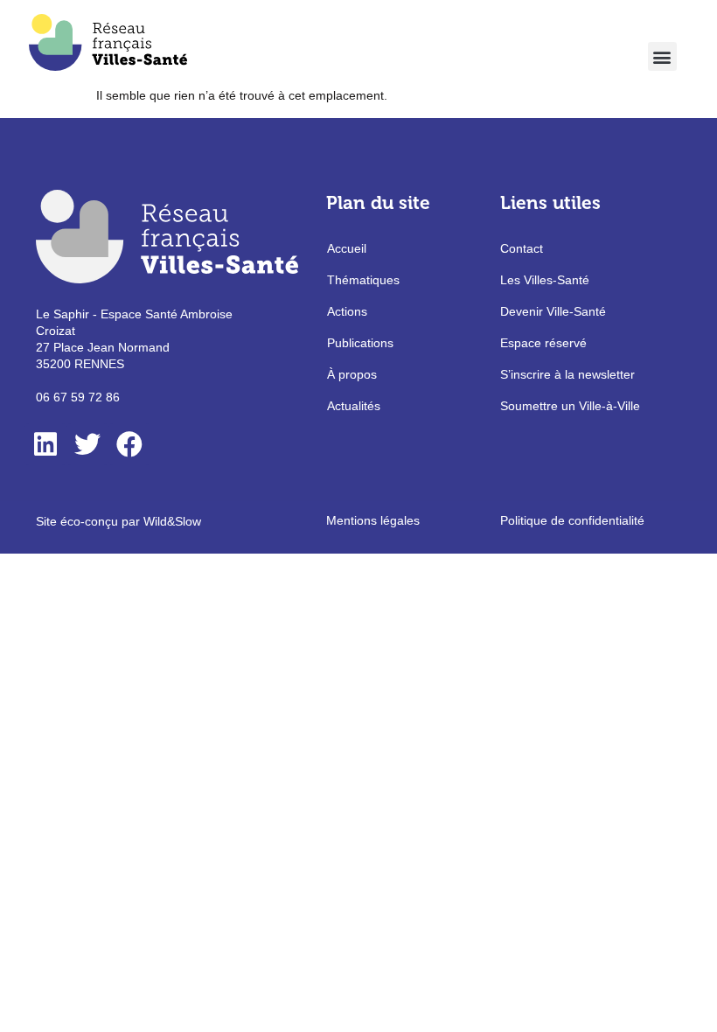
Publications (360, 343)
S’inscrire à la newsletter (567, 374)
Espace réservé (543, 343)
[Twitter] (87, 444)
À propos (352, 374)
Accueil (346, 248)
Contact (521, 248)
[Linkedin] (45, 444)
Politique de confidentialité (572, 520)
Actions (347, 311)
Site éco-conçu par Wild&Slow (118, 521)
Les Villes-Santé (544, 280)
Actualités (353, 406)
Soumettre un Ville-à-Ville (570, 406)
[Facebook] (129, 444)
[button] (662, 56)
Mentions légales (373, 520)
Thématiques (363, 280)
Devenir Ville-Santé (553, 311)
